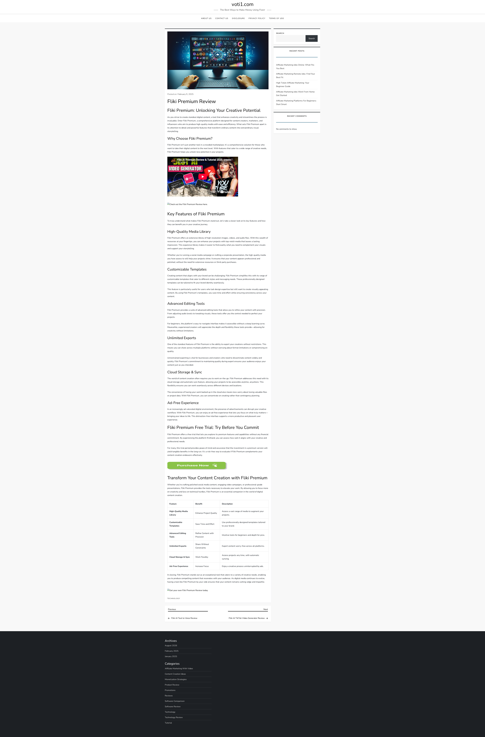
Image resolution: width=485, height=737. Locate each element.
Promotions (170, 690)
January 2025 (171, 656)
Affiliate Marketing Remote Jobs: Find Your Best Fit (295, 75)
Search (280, 33)
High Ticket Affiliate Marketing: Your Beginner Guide (292, 84)
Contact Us (221, 18)
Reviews (169, 695)
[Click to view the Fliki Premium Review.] (197, 465)
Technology (173, 598)
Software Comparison (175, 701)
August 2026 (171, 645)
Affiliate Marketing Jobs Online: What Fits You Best (295, 67)
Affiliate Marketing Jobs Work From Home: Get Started (295, 93)
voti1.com (242, 4)
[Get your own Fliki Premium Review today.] (187, 590)
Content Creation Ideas (175, 674)
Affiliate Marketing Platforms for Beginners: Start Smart (296, 102)
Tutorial (168, 722)
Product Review (172, 684)
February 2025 (171, 651)
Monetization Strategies (176, 679)
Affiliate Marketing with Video (179, 668)
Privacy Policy (257, 18)
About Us (206, 18)
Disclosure (238, 18)
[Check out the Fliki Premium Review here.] (187, 204)
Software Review (172, 706)
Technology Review (174, 717)
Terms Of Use (276, 18)
